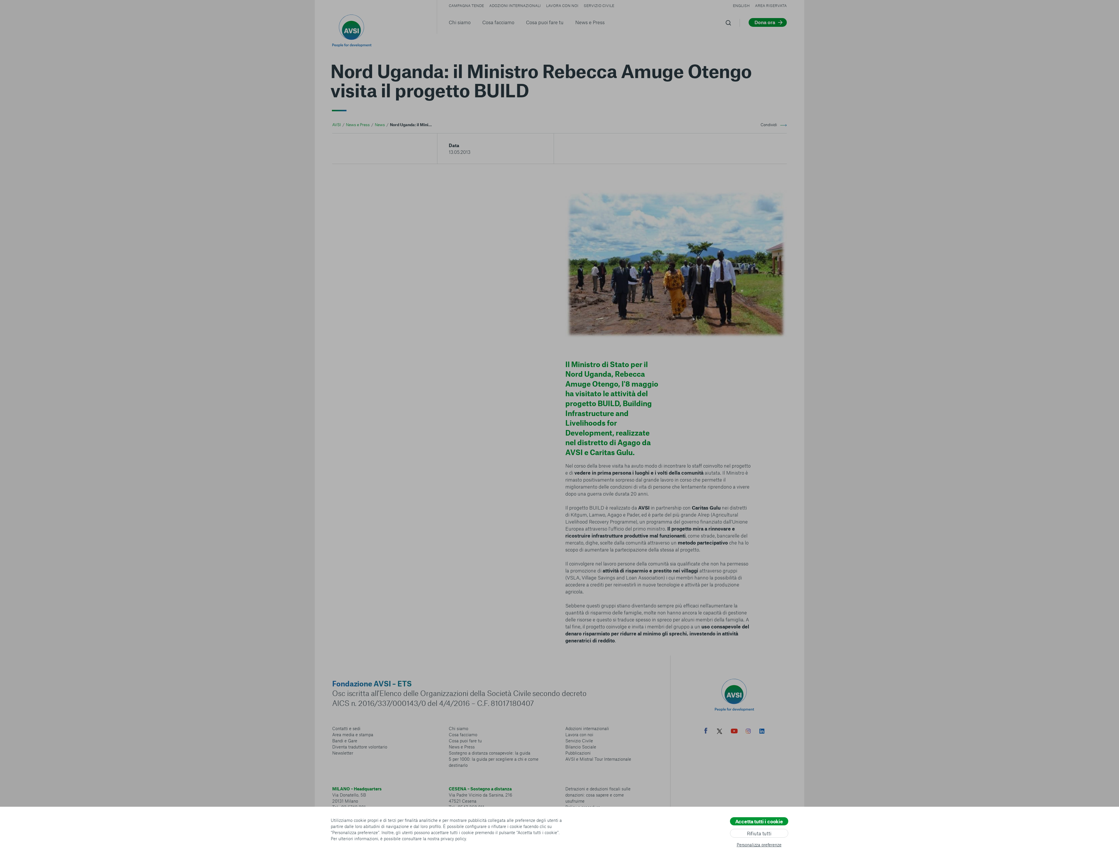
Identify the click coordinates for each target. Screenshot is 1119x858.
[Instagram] (748, 732)
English (741, 5)
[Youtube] (734, 732)
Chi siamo (460, 22)
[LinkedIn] (761, 732)
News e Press (590, 22)
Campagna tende (466, 5)
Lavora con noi (562, 5)
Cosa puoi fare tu (545, 22)
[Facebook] (705, 731)
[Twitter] (719, 732)
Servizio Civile (599, 5)
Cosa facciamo (498, 22)
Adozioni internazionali (515, 5)
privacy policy (453, 838)
